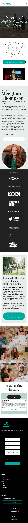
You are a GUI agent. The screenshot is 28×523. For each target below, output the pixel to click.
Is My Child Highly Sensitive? (8, 498)
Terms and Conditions (14, 511)
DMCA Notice (14, 519)
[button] (26, 3)
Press (2, 483)
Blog (2, 481)
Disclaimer (14, 516)
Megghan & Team (5, 477)
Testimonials (4, 487)
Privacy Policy (14, 514)
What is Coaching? (5, 479)
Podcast (3, 485)
